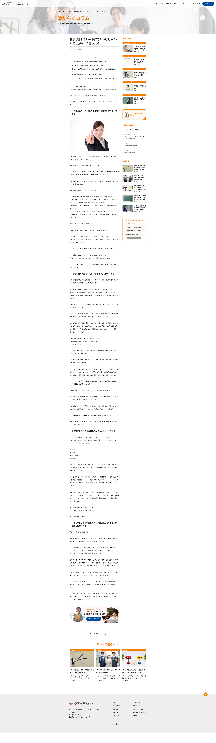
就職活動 (125, 143)
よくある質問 (196, 3)
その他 (124, 131)
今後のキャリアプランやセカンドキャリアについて (134, 136)
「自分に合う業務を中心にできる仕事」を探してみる (88, 65)
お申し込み (208, 3)
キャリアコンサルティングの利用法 (131, 129)
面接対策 (125, 155)
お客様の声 (168, 3)
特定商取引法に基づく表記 (140, 712)
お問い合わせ (136, 706)
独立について (126, 148)
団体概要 (135, 716)
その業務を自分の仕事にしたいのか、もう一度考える (89, 75)
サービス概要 (159, 3)
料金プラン (176, 3)
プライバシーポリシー (138, 709)
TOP (58, 11)
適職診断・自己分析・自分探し (129, 152)
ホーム (115, 702)
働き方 (124, 141)
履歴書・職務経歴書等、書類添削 (130, 145)
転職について (126, 150)
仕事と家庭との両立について (129, 138)
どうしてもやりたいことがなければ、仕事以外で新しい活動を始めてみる (94, 78)
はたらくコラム (186, 3)
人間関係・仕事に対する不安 (129, 134)
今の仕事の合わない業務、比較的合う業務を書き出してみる (90, 61)
